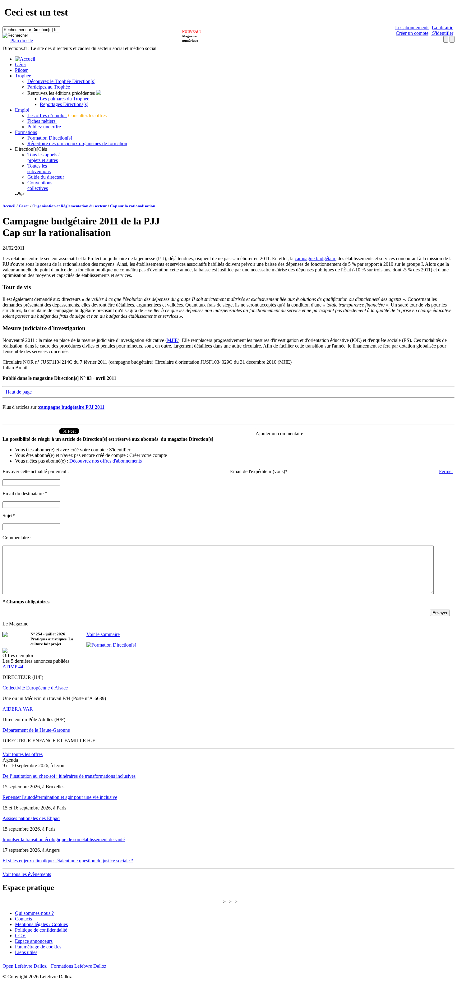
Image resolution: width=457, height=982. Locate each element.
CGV (20, 935)
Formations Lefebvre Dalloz (78, 966)
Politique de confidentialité (41, 930)
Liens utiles (26, 952)
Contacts (23, 918)
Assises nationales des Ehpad (31, 818)
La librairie (442, 27)
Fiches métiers (42, 121)
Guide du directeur (45, 177)
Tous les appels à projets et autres (44, 157)
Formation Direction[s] (49, 138)
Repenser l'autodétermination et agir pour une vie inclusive (59, 797)
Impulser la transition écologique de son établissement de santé (63, 839)
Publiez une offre (44, 126)
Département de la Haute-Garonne (36, 730)
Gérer (20, 64)
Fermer (446, 471)
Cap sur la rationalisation (132, 206)
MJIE (172, 340)
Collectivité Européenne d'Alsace (35, 687)
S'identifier (442, 33)
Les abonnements (412, 27)
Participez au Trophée (48, 87)
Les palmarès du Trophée (64, 98)
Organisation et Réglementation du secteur (69, 206)
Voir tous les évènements (26, 874)
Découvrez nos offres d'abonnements (105, 460)
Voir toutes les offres (22, 754)
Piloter (21, 70)
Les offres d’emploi (47, 115)
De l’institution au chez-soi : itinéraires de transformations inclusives (69, 776)
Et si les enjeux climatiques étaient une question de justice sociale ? (67, 860)
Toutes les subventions (39, 168)
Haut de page (19, 391)
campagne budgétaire (315, 258)
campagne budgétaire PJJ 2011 (71, 407)
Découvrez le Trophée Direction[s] (61, 81)
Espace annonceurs (34, 941)
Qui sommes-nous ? (34, 913)
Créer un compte (412, 33)
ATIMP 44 (12, 666)
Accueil (9, 206)
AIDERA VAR (17, 709)
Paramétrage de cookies (38, 946)
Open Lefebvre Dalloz (24, 966)
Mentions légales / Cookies (41, 924)
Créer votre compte (148, 455)
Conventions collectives (39, 185)
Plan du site (21, 40)
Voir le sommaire (103, 634)
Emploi (22, 110)
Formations (26, 132)
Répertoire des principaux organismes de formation (77, 143)
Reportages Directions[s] (64, 104)
